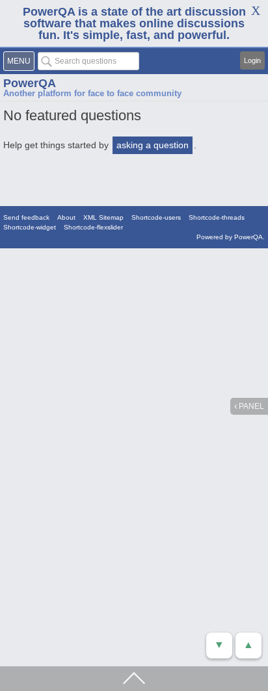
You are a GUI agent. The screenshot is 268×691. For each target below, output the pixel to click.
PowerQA (29, 83)
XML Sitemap (103, 217)
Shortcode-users (156, 217)
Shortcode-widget (29, 227)
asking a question (152, 145)
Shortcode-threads (217, 217)
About (66, 217)
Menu (19, 61)
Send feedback (26, 217)
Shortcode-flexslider (93, 227)
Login (252, 60)
